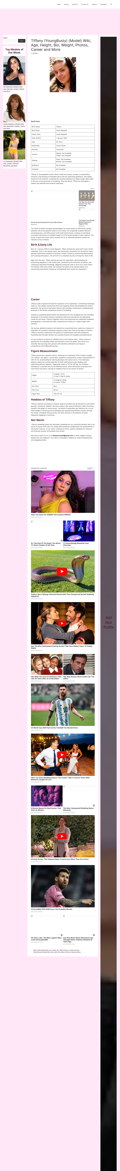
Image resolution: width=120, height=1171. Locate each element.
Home (59, 4)
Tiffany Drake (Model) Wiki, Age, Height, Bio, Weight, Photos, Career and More (56, 950)
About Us (75, 4)
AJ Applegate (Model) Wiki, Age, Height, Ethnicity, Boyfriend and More (12, 163)
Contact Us (85, 4)
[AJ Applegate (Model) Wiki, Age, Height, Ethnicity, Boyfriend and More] (14, 145)
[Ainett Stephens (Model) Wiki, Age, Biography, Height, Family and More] (14, 108)
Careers (94, 4)
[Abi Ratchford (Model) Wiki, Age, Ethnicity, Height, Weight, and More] (14, 71)
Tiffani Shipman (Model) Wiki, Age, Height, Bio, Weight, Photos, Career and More (57, 952)
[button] (111, 4)
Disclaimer (103, 4)
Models (66, 4)
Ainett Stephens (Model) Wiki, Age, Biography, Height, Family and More (14, 126)
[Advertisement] (52, 21)
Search (22, 40)
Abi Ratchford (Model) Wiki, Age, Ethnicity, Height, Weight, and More (14, 89)
